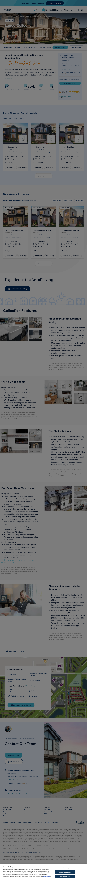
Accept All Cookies (65, 876)
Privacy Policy (46, 876)
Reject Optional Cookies (65, 872)
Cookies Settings (64, 868)
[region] (43, 872)
